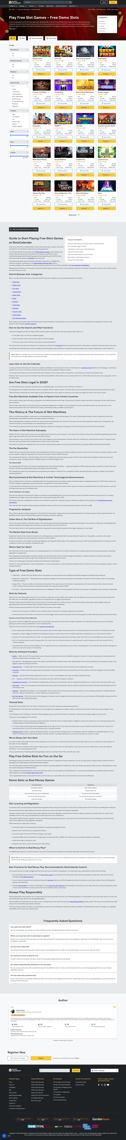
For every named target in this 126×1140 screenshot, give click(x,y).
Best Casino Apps (36, 1100)
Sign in (77, 1058)
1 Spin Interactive (17, 94)
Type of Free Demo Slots (75, 252)
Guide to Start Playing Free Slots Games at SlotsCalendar (86, 244)
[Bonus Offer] (42, 70)
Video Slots (101, 21)
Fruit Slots (101, 26)
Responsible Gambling (15, 1095)
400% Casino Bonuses (37, 1084)
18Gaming (15, 103)
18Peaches (15, 106)
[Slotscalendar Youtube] (108, 1084)
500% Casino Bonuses (37, 1082)
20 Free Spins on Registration (61, 1092)
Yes (13, 53)
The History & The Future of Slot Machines (81, 249)
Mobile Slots (101, 31)
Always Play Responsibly (75, 260)
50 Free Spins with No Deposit (61, 1082)
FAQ (10, 1090)
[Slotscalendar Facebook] (99, 1084)
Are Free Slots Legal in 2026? (77, 246)
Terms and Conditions (15, 1106)
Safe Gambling (13, 1098)
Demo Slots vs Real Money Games (78, 257)
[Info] (4, 1136)
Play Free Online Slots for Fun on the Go (80, 254)
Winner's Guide (80, 1084)
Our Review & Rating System (17, 1108)
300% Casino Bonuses (37, 1087)
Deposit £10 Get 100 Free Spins (40, 1095)
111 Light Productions (17, 101)
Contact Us (12, 1103)
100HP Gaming (16, 99)
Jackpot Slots (102, 28)
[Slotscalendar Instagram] (105, 1084)
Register (41, 1058)
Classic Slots (101, 23)
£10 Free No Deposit (59, 1097)
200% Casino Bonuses (37, 1090)
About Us (11, 1084)
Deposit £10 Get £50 (37, 1092)
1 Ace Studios (15, 91)
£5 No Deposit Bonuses (59, 1100)
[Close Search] (70, 2)
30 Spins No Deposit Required (61, 1084)
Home (10, 1082)
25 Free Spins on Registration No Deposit (62, 1088)
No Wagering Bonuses (37, 1098)
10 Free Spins (57, 1094)
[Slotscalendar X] (102, 1084)
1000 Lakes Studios (17, 96)
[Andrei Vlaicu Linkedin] (115, 1007)
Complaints (12, 1087)
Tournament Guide (81, 1082)
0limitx (14, 89)
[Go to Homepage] (15, 2)
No (13, 55)
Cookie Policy (12, 1100)
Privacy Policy (13, 1092)
